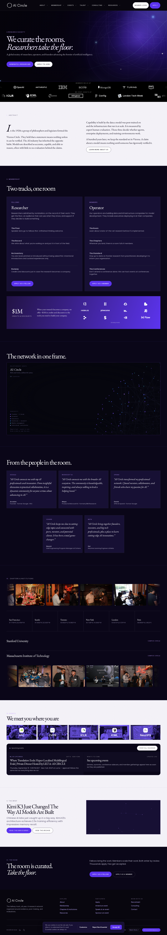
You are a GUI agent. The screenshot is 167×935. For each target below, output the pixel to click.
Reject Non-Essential (99, 927)
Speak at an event (102, 909)
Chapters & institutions (68, 909)
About (42, 5)
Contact (134, 909)
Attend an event (101, 906)
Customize (83, 927)
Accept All (116, 927)
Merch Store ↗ (134, 930)
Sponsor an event (102, 913)
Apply (97, 902)
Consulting (97, 5)
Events (71, 5)
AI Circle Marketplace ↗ (151, 930)
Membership (56, 5)
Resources (113, 5)
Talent (83, 5)
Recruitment (135, 902)
